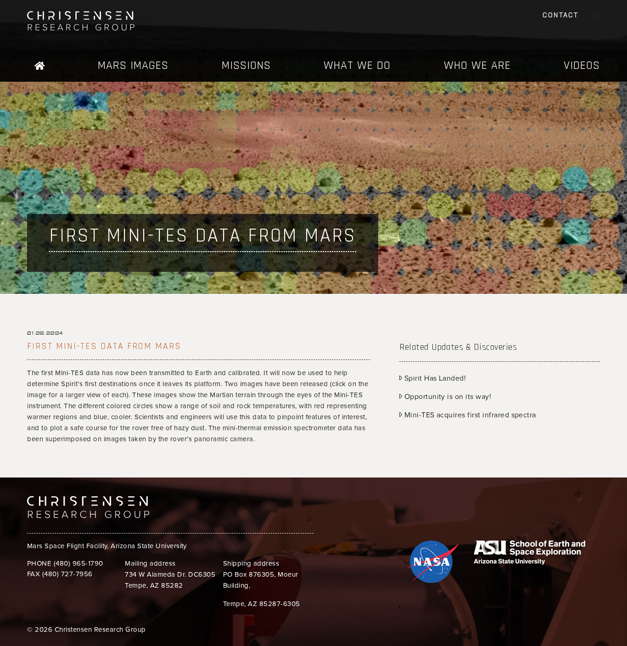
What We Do (357, 65)
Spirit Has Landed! (434, 378)
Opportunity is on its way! (446, 396)
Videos (582, 65)
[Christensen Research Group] (88, 21)
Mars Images (133, 65)
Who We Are (477, 65)
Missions (246, 65)
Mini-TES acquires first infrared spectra (469, 415)
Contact (560, 15)
